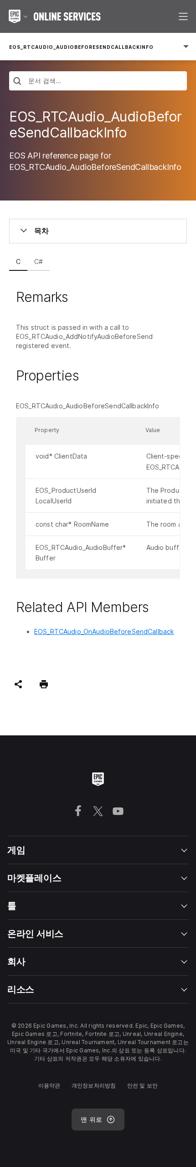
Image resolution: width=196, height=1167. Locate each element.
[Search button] (17, 82)
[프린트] (44, 684)
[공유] (18, 684)
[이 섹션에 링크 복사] (79, 297)
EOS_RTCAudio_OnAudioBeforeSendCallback (104, 631)
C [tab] (18, 261)
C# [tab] (38, 261)
